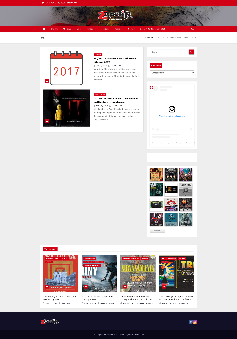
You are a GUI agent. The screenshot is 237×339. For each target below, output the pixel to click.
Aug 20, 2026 (90, 303)
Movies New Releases (92, 265)
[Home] (44, 29)
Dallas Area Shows (52, 258)
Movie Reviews (100, 94)
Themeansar (139, 335)
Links (79, 29)
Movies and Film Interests (94, 262)
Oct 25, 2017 (102, 106)
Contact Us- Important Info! (152, 29)
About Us (67, 29)
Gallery (131, 29)
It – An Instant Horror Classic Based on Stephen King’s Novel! (116, 100)
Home (147, 37)
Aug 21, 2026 (51, 303)
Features (119, 29)
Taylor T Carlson (117, 66)
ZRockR (54, 29)
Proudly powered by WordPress (105, 335)
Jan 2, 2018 (101, 66)
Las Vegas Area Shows (131, 258)
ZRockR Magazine (159, 143)
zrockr (171, 143)
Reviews (91, 29)
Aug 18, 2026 (129, 303)
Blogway (128, 335)
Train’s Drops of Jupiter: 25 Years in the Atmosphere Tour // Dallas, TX (176, 299)
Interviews (104, 29)
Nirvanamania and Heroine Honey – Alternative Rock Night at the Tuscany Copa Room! (137, 299)
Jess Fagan (65, 303)
